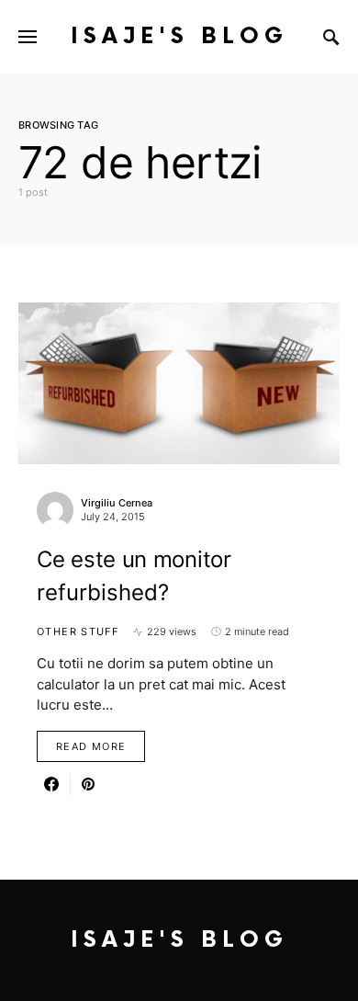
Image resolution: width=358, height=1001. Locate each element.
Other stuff (77, 631)
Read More (91, 746)
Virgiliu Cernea (116, 502)
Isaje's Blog (179, 36)
